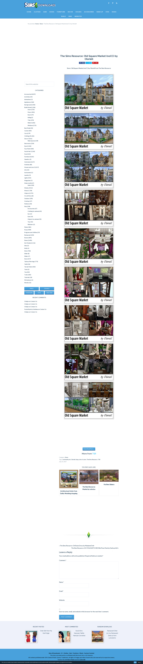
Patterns (26, 204)
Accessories (27, 94)
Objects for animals (33, 219)
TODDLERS (29, 292)
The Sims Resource (92, 459)
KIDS (39, 292)
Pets (25, 206)
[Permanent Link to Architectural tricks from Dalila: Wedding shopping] (68, 488)
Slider (26, 253)
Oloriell (73, 459)
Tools (25, 269)
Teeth (26, 264)
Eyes (25, 146)
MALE (31, 288)
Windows (30, 125)
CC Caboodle (81, 659)
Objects (26, 193)
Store (66, 457)
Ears (29, 214)
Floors (29, 112)
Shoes (26, 240)
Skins (25, 251)
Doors (29, 109)
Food (25, 154)
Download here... (88, 449)
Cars (25, 133)
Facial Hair (27, 151)
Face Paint (27, 148)
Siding (29, 117)
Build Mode (27, 107)
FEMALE (46, 288)
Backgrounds (28, 104)
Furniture (27, 156)
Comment (62, 560)
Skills (25, 248)
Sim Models (27, 243)
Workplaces (27, 280)
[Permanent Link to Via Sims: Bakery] (109, 481)
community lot (66, 459)
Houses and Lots (29, 167)
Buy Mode (27, 128)
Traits (26, 274)
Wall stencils (31, 141)
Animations (27, 99)
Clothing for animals (33, 211)
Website (62, 600)
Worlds (26, 282)
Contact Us (34, 301)
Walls (29, 123)
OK (135, 662)
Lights (26, 178)
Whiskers (30, 224)
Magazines (27, 180)
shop (77, 459)
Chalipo (26, 301)
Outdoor (26, 198)
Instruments (27, 172)
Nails (29, 185)
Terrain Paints (28, 267)
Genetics (26, 159)
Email (61, 591)
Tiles (29, 120)
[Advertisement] (71, 39)
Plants (26, 227)
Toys (29, 222)
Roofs (29, 115)
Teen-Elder (49, 292)
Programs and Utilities (30, 232)
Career (26, 130)
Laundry (26, 175)
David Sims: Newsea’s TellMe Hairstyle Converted (79, 633)
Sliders (26, 256)
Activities (27, 97)
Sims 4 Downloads (39, 5)
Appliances (27, 102)
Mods (26, 190)
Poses (26, 229)
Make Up (27, 183)
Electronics (27, 143)
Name (61, 582)
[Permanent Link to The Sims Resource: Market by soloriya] (88, 483)
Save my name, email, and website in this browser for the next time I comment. (84, 611)
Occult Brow (28, 196)
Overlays (26, 201)
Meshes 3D (27, 188)
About (139, 662)
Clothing (26, 136)
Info (25, 170)
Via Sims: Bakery (109, 484)
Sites (25, 245)
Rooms (26, 237)
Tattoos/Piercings (29, 261)
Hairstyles (27, 162)
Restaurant (27, 235)
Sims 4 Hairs (71, 659)
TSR (94, 453)
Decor (26, 138)
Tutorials (26, 277)
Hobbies (26, 164)
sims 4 (81, 459)
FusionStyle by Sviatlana (31, 309)
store (84, 459)
